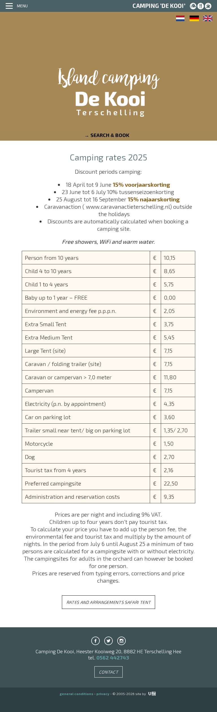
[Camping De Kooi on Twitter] (108, 641)
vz (149, 694)
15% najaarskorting (154, 199)
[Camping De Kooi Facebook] (95, 641)
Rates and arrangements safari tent (108, 602)
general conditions (76, 694)
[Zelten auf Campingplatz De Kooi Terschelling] (194, 18)
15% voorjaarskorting (141, 184)
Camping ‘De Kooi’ (159, 5)
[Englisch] (207, 18)
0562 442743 (112, 657)
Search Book (109, 135)
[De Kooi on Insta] (121, 641)
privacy (102, 694)
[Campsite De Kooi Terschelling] (108, 100)
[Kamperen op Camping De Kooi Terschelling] (180, 18)
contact (108, 671)
